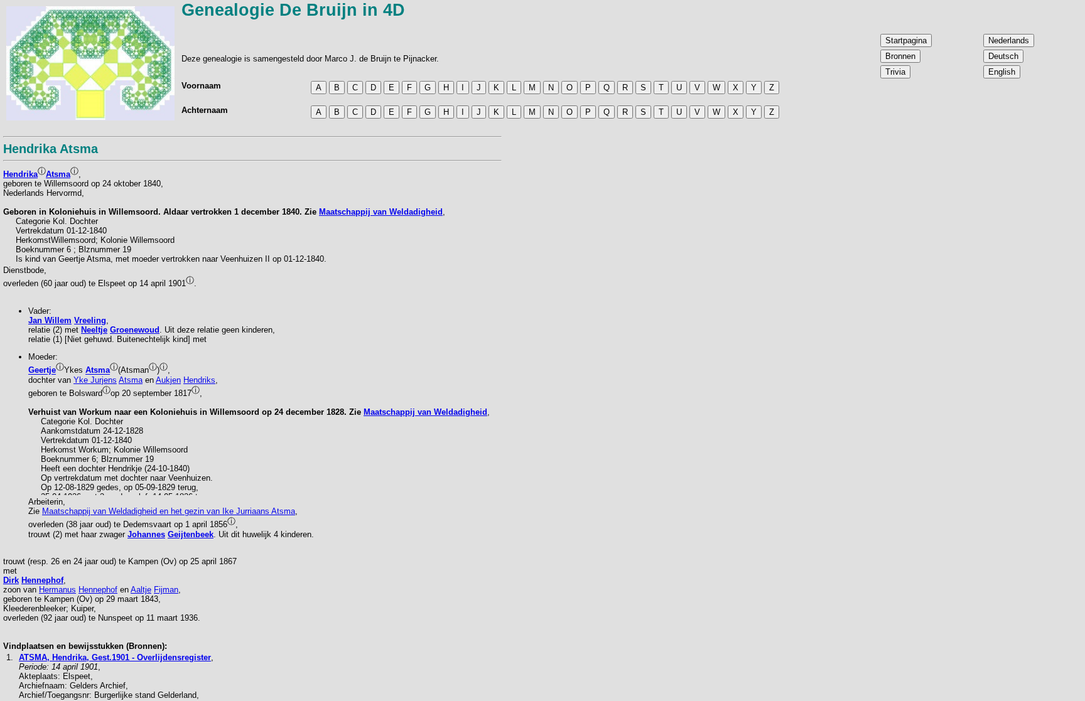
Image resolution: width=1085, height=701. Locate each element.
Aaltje (141, 589)
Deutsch (1003, 56)
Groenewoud (134, 329)
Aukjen (168, 380)
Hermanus (57, 589)
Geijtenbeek (190, 534)
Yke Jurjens (95, 380)
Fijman (166, 589)
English (1001, 72)
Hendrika (20, 174)
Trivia (895, 72)
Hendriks (199, 380)
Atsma (58, 174)
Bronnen (900, 56)
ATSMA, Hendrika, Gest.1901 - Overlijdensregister (115, 657)
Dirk (11, 580)
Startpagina (906, 40)
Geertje (42, 370)
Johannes (146, 534)
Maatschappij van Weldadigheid (381, 212)
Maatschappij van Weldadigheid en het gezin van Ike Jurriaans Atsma (168, 511)
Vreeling (90, 320)
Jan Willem (50, 320)
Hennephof (42, 580)
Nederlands (1008, 40)
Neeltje (94, 329)
